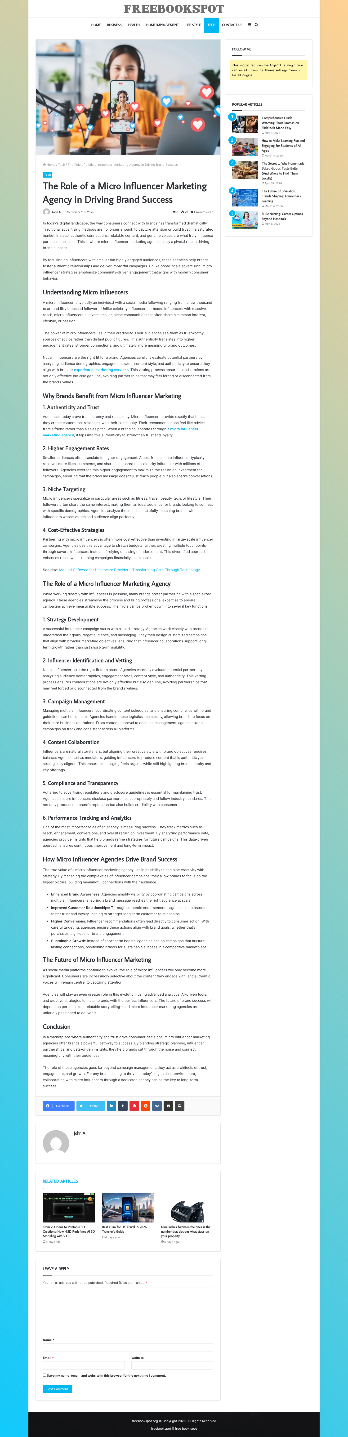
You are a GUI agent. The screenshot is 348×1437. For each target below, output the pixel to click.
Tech (211, 25)
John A (56, 212)
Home (96, 25)
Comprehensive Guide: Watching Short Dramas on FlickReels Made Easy (280, 123)
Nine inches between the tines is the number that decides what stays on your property (185, 1231)
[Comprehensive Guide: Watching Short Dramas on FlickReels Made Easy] (245, 124)
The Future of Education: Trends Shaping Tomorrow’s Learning (281, 196)
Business (114, 25)
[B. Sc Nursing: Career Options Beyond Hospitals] (245, 220)
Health (134, 25)
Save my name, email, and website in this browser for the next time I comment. (106, 1375)
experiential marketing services (101, 369)
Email (48, 1358)
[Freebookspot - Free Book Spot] (174, 9)
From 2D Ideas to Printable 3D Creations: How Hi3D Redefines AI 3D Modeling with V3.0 (69, 1231)
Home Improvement (162, 25)
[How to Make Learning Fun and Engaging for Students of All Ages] (245, 147)
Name (48, 1340)
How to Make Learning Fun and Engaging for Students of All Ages (283, 146)
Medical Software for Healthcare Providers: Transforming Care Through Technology (130, 570)
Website (137, 1358)
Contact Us (232, 25)
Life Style (193, 25)
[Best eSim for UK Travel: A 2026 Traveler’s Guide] (128, 1207)
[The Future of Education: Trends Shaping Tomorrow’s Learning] (245, 197)
